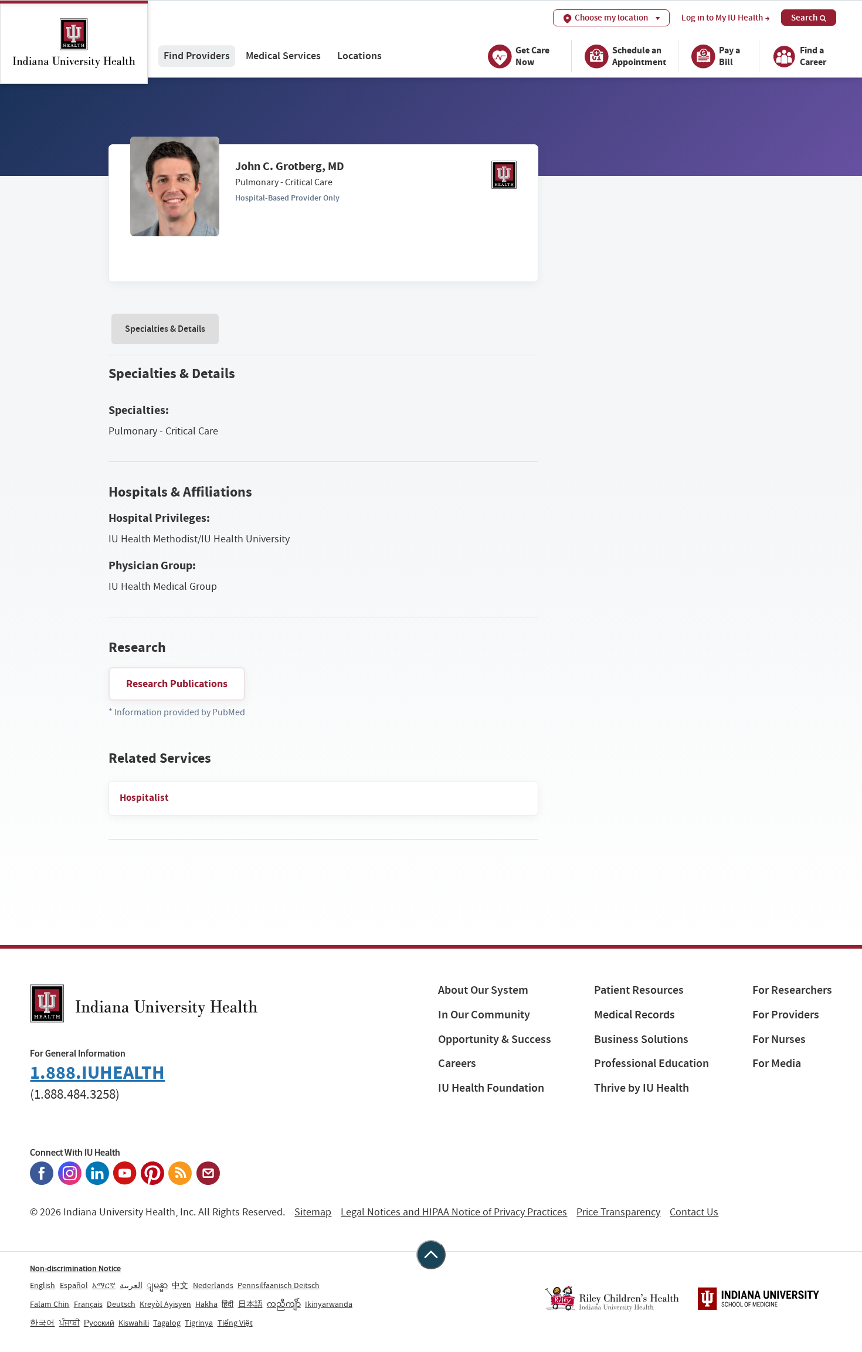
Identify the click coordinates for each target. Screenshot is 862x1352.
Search (804, 17)
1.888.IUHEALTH (97, 1072)
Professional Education (651, 1063)
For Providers (785, 1014)
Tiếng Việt (235, 1322)
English (42, 1285)
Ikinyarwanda (328, 1304)
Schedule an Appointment (639, 56)
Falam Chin (49, 1304)
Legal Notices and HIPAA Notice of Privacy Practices (454, 1212)
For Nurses (779, 1039)
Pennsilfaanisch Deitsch (278, 1285)
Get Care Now (532, 56)
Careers (457, 1063)
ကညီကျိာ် (284, 1304)
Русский (99, 1322)
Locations (359, 56)
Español (74, 1285)
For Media (776, 1063)
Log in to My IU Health (722, 17)
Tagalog (167, 1322)
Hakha (206, 1304)
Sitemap (312, 1212)
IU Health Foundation (491, 1088)
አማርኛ (104, 1285)
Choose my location (611, 17)
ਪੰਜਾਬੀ (69, 1322)
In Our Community (484, 1014)
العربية (131, 1285)
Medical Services (283, 56)
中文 (180, 1285)
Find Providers (197, 56)
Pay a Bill (729, 56)
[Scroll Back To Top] (431, 1254)
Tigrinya (199, 1322)
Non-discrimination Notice (75, 1268)
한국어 (42, 1322)
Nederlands (213, 1285)
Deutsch (121, 1304)
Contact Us (694, 1212)
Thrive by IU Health (641, 1088)
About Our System (483, 990)
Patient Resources (639, 990)
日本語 (250, 1304)
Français (88, 1304)
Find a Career (813, 56)
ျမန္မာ (157, 1285)
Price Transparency (618, 1212)
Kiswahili (133, 1322)
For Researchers (792, 990)
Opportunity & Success (494, 1039)
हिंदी (227, 1304)
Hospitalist (144, 797)
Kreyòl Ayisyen (165, 1304)
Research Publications (177, 684)
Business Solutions (641, 1039)
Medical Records (634, 1014)
